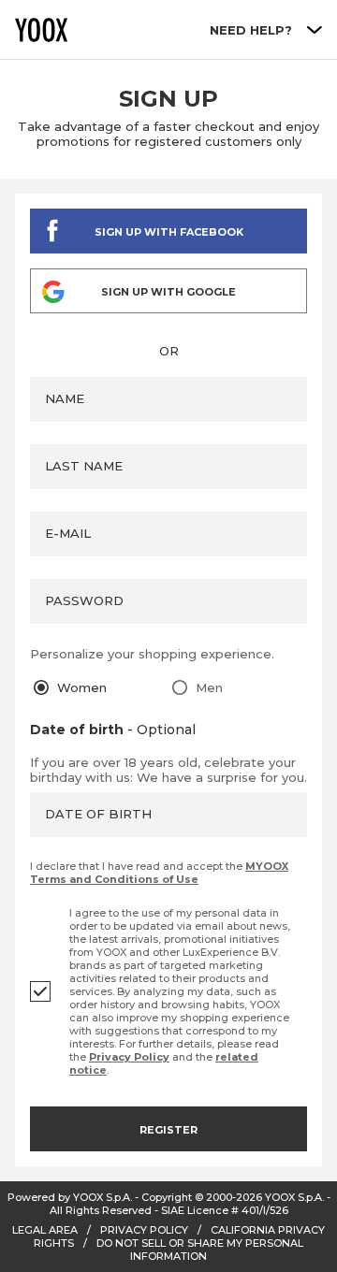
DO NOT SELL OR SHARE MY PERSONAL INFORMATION (199, 1249)
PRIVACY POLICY (144, 1229)
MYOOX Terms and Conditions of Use (159, 873)
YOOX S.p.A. (294, 1197)
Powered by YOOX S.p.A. (69, 1197)
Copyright (166, 1197)
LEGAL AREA (45, 1229)
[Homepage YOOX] (41, 30)
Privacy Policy (129, 1056)
